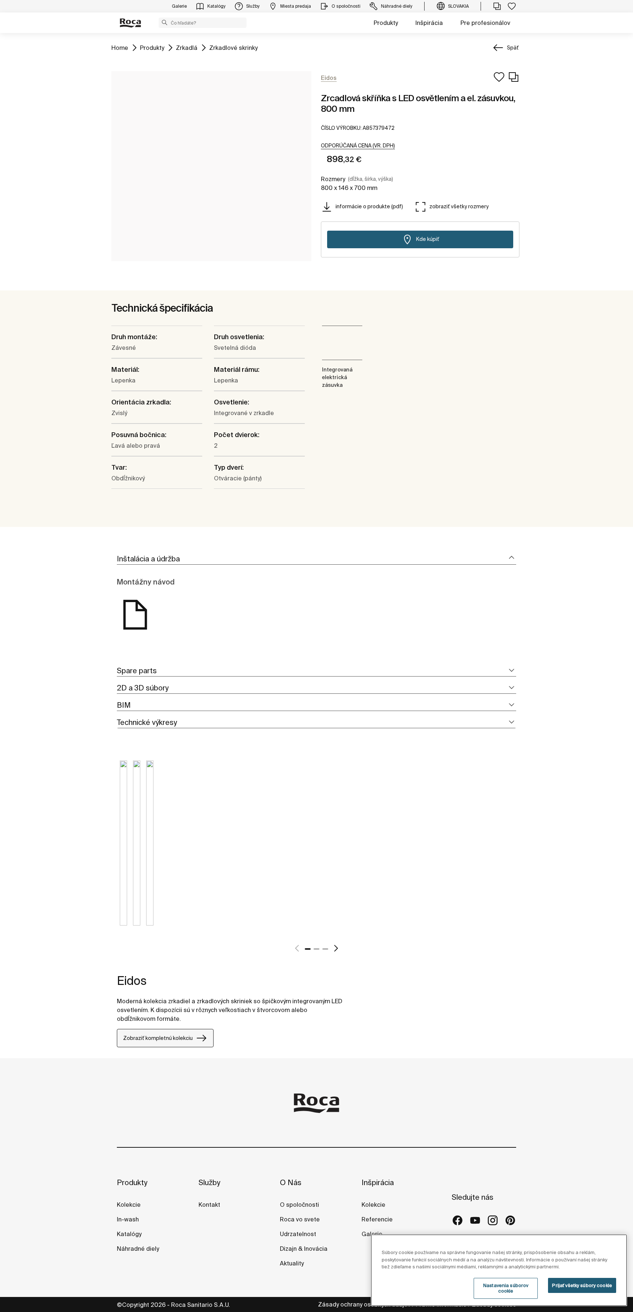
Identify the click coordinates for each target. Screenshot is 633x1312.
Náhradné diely (138, 1248)
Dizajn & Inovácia (303, 1248)
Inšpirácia (429, 22)
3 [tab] (325, 949)
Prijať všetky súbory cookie (582, 1285)
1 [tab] (308, 949)
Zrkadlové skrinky (233, 47)
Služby (209, 1182)
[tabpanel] (123, 849)
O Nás (290, 1182)
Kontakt (209, 1204)
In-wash (128, 1219)
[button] (164, 22)
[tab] (316, 559)
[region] (499, 1270)
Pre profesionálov (485, 22)
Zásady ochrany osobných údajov (364, 1304)
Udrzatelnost (298, 1234)
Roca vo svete (300, 1219)
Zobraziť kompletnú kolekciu (158, 1038)
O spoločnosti (299, 1204)
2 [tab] (316, 949)
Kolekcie (129, 1204)
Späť (513, 48)
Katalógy (129, 1234)
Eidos (132, 980)
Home (119, 47)
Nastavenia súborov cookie (505, 1288)
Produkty (386, 22)
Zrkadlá (186, 47)
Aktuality (292, 1263)
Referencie (377, 1219)
